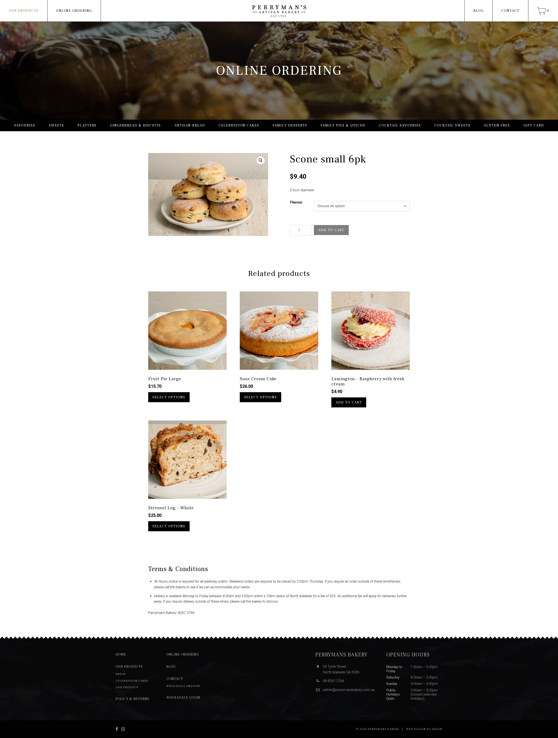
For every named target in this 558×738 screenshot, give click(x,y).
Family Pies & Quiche (343, 125)
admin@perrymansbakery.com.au (349, 690)
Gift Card (534, 125)
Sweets (56, 125)
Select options (169, 397)
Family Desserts (290, 125)
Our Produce (127, 687)
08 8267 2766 (333, 681)
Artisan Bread (189, 125)
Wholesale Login (183, 697)
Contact (510, 10)
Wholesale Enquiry (183, 686)
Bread (121, 674)
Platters (87, 125)
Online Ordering (74, 10)
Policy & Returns (132, 699)
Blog (478, 10)
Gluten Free (497, 125)
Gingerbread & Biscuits (135, 125)
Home (121, 654)
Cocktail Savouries (400, 125)
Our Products (24, 10)
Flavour (296, 202)
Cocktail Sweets (452, 125)
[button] (261, 160)
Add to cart (331, 230)
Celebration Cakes (239, 125)
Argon (437, 729)
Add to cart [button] (349, 402)
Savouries (24, 125)
